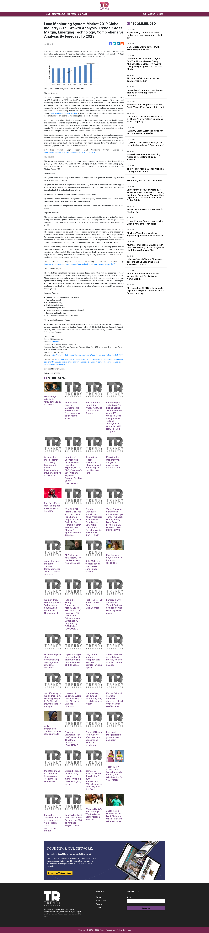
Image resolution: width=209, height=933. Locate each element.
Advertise (100, 904)
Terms (98, 897)
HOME (47, 14)
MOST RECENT (58, 14)
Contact (99, 907)
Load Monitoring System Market (63, 113)
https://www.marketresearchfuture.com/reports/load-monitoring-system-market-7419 (79, 264)
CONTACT (82, 14)
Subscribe (146, 908)
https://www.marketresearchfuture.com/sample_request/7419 (69, 152)
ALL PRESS (71, 14)
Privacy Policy (102, 900)
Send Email (54, 342)
